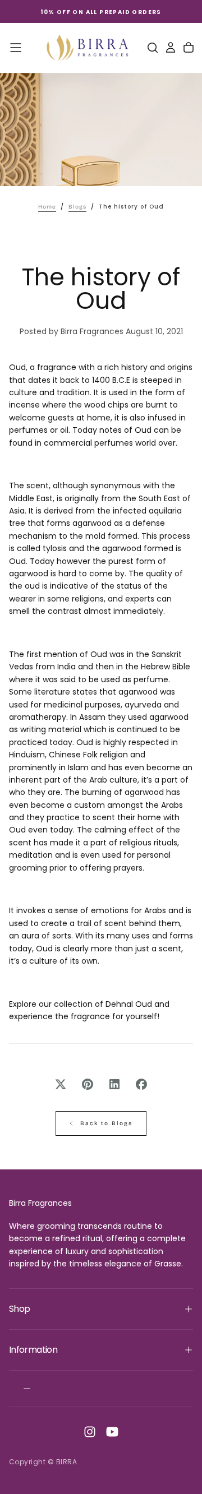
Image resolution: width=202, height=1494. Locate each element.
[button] (15, 47)
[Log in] (170, 48)
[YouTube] (112, 1432)
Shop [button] (19, 1308)
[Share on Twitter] (60, 1084)
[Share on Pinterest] (87, 1084)
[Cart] (188, 48)
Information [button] (33, 1349)
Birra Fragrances (40, 1203)
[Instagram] (90, 1432)
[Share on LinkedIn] (114, 1084)
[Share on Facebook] (141, 1084)
